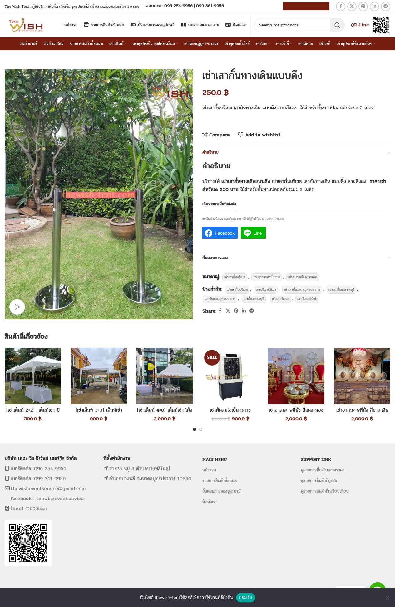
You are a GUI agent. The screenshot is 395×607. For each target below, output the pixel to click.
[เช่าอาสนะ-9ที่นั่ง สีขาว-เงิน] (362, 376)
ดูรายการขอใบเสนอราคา (306, 6)
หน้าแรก (209, 470)
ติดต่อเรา (209, 502)
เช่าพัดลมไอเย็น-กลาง (230, 410)
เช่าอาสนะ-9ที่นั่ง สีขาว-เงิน (362, 410)
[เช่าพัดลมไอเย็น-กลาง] (230, 376)
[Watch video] (17, 307)
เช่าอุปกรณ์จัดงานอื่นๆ (303, 277)
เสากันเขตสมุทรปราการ (220, 298)
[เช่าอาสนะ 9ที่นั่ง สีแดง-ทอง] (296, 376)
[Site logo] (27, 25)
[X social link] (352, 6)
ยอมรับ (245, 597)
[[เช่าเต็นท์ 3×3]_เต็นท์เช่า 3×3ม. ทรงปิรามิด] (99, 376)
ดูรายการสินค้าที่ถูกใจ (319, 480)
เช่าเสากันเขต (280, 298)
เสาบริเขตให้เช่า (266, 289)
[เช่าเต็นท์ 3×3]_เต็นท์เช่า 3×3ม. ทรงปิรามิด (99, 413)
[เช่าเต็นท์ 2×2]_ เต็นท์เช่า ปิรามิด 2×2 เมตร (33, 413)
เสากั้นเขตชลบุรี (254, 298)
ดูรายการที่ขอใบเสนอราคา (322, 470)
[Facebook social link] (340, 6)
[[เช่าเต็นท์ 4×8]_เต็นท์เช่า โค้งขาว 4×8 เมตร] (164, 376)
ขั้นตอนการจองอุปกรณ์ (221, 491)
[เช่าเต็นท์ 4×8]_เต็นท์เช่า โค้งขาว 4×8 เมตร (164, 413)
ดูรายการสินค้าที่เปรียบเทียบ (325, 491)
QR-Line (360, 25)
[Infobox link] (185, 6)
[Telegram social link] (385, 6)
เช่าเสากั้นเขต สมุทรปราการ (302, 289)
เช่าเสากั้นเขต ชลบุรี (341, 289)
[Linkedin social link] (374, 6)
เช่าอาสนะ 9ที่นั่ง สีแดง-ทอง (296, 410)
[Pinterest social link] (363, 6)
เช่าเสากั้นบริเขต (234, 277)
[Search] (337, 25)
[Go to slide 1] (194, 429)
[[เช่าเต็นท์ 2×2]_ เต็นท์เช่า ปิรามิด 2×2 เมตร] (33, 376)
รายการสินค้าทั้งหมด (266, 277)
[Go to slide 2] (200, 429)
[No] (387, 598)
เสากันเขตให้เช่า (307, 298)
